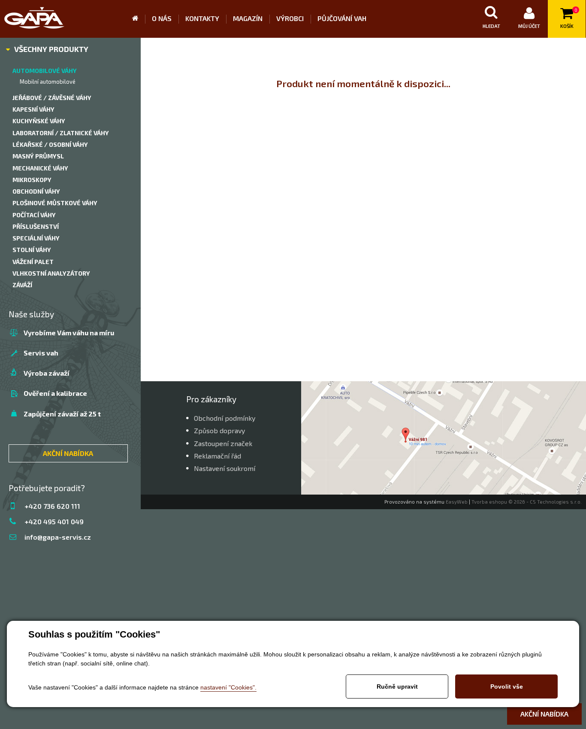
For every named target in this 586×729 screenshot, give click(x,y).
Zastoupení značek (223, 443)
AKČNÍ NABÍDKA (68, 453)
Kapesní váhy (33, 109)
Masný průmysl (38, 156)
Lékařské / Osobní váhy (50, 144)
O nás (162, 18)
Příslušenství (35, 226)
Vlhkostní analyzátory (51, 273)
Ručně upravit (397, 686)
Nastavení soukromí (224, 468)
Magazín (248, 18)
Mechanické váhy (40, 168)
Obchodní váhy (36, 191)
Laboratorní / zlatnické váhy (60, 133)
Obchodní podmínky (224, 418)
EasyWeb (457, 501)
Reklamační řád (217, 456)
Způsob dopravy (219, 430)
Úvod (138, 19)
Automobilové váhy (44, 70)
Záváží (22, 285)
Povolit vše (506, 686)
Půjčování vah (341, 18)
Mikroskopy (31, 179)
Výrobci (290, 18)
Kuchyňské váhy (38, 121)
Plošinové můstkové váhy (54, 203)
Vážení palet (33, 261)
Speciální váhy (36, 238)
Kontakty (202, 18)
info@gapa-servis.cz (57, 537)
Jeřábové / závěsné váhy (51, 97)
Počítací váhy (34, 215)
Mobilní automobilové (48, 81)
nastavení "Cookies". (228, 687)
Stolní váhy (31, 249)
